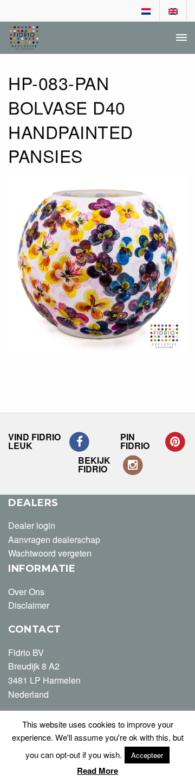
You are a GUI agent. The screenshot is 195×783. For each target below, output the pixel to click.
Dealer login (31, 525)
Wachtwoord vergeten (50, 553)
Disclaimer (28, 605)
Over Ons (26, 591)
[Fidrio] (24, 38)
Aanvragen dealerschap (54, 539)
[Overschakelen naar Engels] (173, 11)
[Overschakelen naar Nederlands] (146, 11)
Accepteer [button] (147, 755)
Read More (97, 770)
